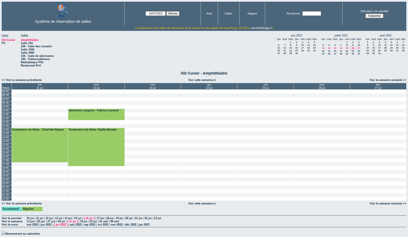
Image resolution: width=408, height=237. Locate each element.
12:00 (5, 122)
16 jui (89, 218)
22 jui (148, 218)
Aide (209, 13)
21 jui (138, 218)
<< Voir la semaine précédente (22, 80)
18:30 (5, 171)
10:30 (5, 110)
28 (284, 53)
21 (284, 50)
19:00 (5, 175)
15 (290, 48)
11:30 (5, 118)
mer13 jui (152, 86)
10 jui (30, 218)
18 (308, 48)
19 (314, 48)
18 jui (109, 218)
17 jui (100, 218)
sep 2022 (89, 224)
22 (290, 50)
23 (296, 50)
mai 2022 (32, 224)
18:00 (5, 167)
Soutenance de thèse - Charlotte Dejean (38, 129)
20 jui (129, 218)
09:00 (5, 99)
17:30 (5, 164)
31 (359, 54)
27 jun (51, 221)
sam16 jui (322, 86)
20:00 (5, 183)
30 (296, 53)
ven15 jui (265, 86)
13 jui (58, 218)
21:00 (5, 190)
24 (302, 50)
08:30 (5, 95)
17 (302, 48)
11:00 (5, 114)
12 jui (49, 218)
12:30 (5, 125)
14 (284, 48)
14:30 (5, 141)
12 (314, 45)
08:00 (5, 91)
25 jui (93, 221)
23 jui (157, 218)
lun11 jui (40, 86)
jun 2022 (46, 224)
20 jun (41, 221)
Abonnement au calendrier (22, 233)
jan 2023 (144, 224)
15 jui (77, 218)
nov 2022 (117, 224)
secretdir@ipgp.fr (261, 28)
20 (279, 50)
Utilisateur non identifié (374, 11)
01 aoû (103, 221)
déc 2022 (130, 224)
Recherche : (294, 13)
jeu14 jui (209, 86)
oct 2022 (103, 224)
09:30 (5, 102)
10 (302, 45)
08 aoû (114, 221)
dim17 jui (378, 86)
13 (279, 48)
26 (314, 50)
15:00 (5, 145)
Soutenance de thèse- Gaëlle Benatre (93, 129)
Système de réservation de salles (63, 21)
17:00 (5, 160)
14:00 (5, 137)
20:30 (5, 187)
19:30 (5, 179)
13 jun (31, 221)
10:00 (5, 106)
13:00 (5, 129)
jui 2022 (61, 224)
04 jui (61, 221)
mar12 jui (96, 86)
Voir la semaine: (12, 221)
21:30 (5, 194)
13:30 (5, 133)
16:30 (5, 156)
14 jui (68, 218)
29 (290, 53)
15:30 (5, 148)
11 (308, 45)
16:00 (5, 152)
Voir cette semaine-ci (202, 80)
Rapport (252, 13)
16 (296, 48)
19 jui (119, 218)
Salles (228, 13)
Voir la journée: (12, 218)
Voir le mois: (10, 224)
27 (279, 53)
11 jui (39, 218)
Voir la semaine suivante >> (388, 80)
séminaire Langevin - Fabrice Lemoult (94, 110)
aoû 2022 (76, 224)
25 (308, 50)
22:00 (5, 198)
